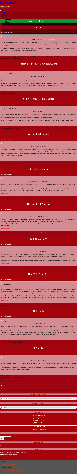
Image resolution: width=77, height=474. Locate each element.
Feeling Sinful (5, 15)
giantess (15, 303)
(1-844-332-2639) (42, 429)
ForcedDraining (30, 232)
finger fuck (38, 161)
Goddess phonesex (41, 56)
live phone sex (22, 267)
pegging (14, 128)
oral (44, 91)
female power (11, 58)
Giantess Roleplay (37, 303)
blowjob (17, 91)
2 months (4, 104)
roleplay (17, 128)
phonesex (59, 56)
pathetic (20, 377)
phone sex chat (45, 375)
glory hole (11, 93)
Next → (3, 388)
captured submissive (12, 305)
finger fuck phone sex (45, 161)
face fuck (2, 58)
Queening (38, 27)
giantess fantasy (20, 303)
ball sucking (10, 91)
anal (3, 126)
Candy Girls (4, 13)
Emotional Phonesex (9, 377)
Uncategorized (48, 232)
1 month (4, 68)
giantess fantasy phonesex (28, 303)
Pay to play (13, 233)
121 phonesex (3, 375)
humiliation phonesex (15, 163)
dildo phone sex (18, 126)
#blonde (1, 163)
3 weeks (4, 32)
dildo (13, 126)
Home (3, 12)
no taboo (54, 56)
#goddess (6, 305)
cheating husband (7, 268)
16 (2, 387)
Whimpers (7, 22)
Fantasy (3, 93)
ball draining (5, 91)
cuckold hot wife (10, 161)
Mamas (6, 24)
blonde (4, 56)
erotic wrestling (32, 161)
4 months (4, 279)
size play (22, 305)
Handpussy (2, 233)
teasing (15, 198)
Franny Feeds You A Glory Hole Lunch (38, 63)
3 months (4, 174)
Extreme (4, 303)
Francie (10, 32)
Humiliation (16, 377)
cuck (5, 163)
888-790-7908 (6, 455)
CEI (1, 93)
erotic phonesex (14, 232)
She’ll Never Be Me (38, 239)
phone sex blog (28, 126)
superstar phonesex (61, 197)
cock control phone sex (14, 340)
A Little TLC (5, 16)
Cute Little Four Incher (38, 169)
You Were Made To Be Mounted (38, 98)
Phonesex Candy (8, 2)
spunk (14, 93)
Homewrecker (13, 268)
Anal (1, 128)
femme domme (17, 58)
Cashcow (4, 232)
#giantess (2, 305)
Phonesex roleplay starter (22, 342)
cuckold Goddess (25, 340)
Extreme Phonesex (27, 56)
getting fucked (9, 128)
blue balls (7, 340)
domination (8, 163)
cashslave (8, 232)
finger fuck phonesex (53, 161)
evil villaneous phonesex (19, 56)
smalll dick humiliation (52, 197)
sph (13, 198)
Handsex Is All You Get (38, 204)
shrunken (18, 305)
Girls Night (38, 311)
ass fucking (7, 126)
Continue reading (5, 52)
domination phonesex (10, 56)
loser (10, 233)
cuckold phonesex (17, 161)
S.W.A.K (38, 347)
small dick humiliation (35, 197)
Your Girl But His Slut (38, 134)
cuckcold (10, 342)
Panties (10, 198)
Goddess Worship (49, 56)
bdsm (1, 342)
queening (22, 58)
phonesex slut (20, 197)
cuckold (4, 161)
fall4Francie (2, 198)
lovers (18, 268)
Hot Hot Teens (8, 19)
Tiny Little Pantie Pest (38, 274)
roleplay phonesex (38, 126)
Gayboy (7, 93)
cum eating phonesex (48, 340)
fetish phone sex (35, 56)
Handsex (6, 233)
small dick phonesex (44, 197)
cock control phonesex (24, 91)
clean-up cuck (5, 342)
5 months (4, 316)
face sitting (6, 58)
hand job (2, 197)
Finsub (25, 232)
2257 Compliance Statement (6, 467)
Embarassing (2, 377)
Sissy (6, 21)
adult (1, 56)
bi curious (4, 128)
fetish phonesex (40, 91)
